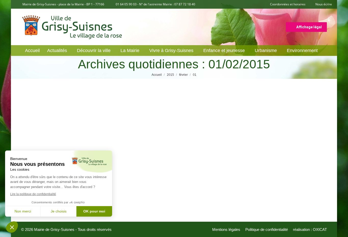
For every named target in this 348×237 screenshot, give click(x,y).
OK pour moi (94, 211)
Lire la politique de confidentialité (33, 194)
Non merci (23, 211)
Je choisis (58, 211)
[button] (12, 227)
